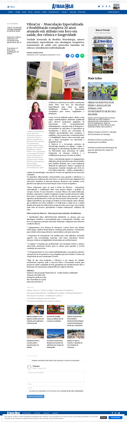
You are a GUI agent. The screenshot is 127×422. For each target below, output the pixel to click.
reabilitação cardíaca (54, 296)
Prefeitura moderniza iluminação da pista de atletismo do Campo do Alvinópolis (102, 150)
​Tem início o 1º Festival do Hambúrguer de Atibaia (13, 51)
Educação (73, 12)
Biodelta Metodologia (74, 293)
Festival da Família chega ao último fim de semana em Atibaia (55, 319)
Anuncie (9, 1)
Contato (15, 1)
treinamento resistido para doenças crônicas (44, 301)
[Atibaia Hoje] (63, 6)
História (37, 413)
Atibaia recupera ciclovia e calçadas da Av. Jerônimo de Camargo (102, 133)
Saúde (24, 12)
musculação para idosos (35, 296)
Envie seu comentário (35, 396)
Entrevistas (82, 12)
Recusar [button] (103, 417)
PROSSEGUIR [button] (115, 417)
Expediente (27, 413)
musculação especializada (36, 293)
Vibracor (36, 290)
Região (18, 12)
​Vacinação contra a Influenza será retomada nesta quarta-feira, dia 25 (14, 39)
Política (44, 12)
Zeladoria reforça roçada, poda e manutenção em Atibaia (101, 141)
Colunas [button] (64, 12)
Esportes (37, 12)
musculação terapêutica (64, 290)
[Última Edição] (116, 5)
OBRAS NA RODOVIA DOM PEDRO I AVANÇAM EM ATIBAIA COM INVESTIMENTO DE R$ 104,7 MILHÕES (75, 321)
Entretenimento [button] (53, 12)
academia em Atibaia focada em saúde (41, 298)
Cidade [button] (10, 12)
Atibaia (29, 290)
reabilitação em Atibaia (55, 293)
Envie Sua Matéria (114, 1)
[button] (8, 6)
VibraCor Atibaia (47, 290)
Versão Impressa (113, 12)
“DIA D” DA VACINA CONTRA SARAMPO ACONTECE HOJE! (14, 29)
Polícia (30, 12)
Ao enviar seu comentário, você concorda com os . (56, 391)
